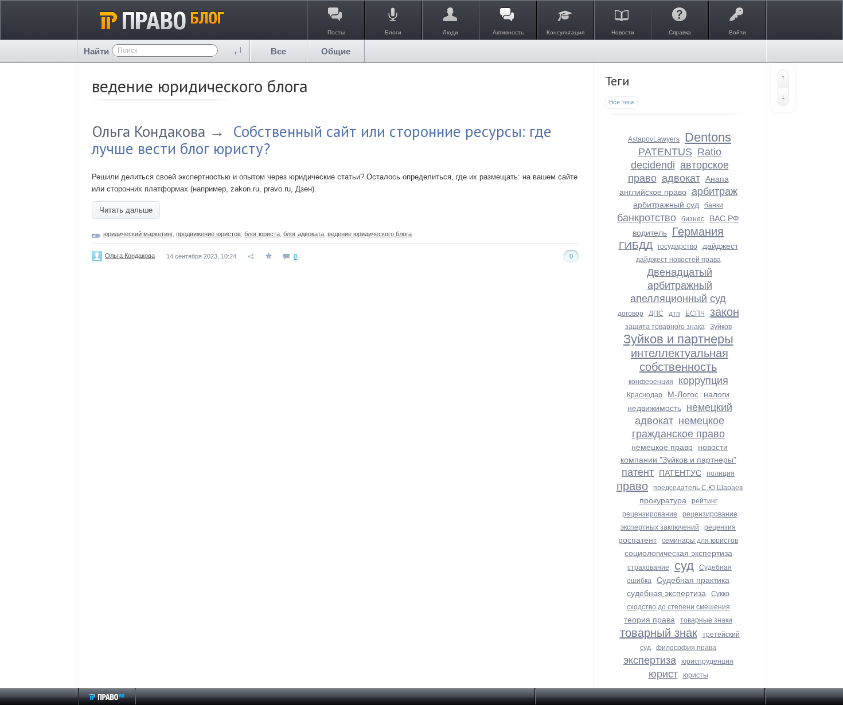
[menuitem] (278, 51)
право (632, 486)
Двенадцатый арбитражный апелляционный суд (678, 285)
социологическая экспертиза (678, 553)
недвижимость (654, 408)
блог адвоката (303, 233)
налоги (716, 394)
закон (724, 312)
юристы (695, 675)
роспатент (637, 540)
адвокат (681, 178)
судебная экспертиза (666, 593)
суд (684, 565)
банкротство (646, 218)
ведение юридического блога (369, 233)
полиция (721, 473)
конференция (651, 382)
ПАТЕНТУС (680, 472)
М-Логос (683, 394)
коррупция (703, 380)
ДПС (656, 314)
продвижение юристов (208, 233)
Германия (698, 231)
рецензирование (649, 514)
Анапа (717, 178)
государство (677, 246)
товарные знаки (706, 620)
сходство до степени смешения (678, 607)
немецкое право (662, 447)
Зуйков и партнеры (678, 339)
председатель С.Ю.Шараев (698, 488)
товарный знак (658, 632)
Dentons (708, 137)
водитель (650, 232)
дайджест (720, 245)
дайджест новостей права (678, 260)
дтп (674, 314)
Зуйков (721, 327)
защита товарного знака (665, 327)
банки (713, 205)
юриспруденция (707, 661)
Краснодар (644, 395)
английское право (652, 192)
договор (630, 314)
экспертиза (649, 660)
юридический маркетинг (138, 233)
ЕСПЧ (695, 314)
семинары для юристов (700, 540)
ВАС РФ (724, 218)
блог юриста (262, 233)
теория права (649, 619)
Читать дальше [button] (126, 210)
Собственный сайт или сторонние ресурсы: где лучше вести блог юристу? (322, 140)
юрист (663, 674)
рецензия (720, 527)
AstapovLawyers (654, 139)
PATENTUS (665, 152)
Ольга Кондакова (148, 131)
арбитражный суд (666, 204)
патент (638, 472)
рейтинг (704, 501)
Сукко (720, 594)
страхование (648, 567)
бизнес (692, 219)
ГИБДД (636, 245)
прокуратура (662, 500)
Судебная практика (693, 580)
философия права (686, 648)
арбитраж (714, 191)
